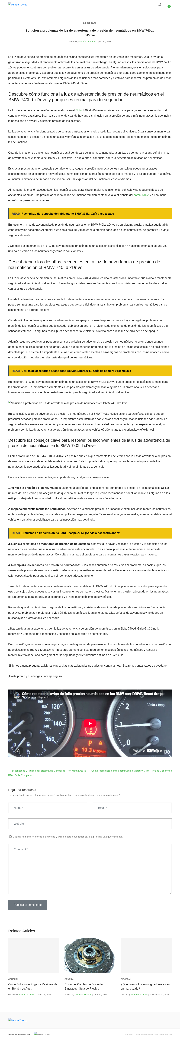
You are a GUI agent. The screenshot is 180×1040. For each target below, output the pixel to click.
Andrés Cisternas (87, 41)
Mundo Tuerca (147, 1034)
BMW (78, 110)
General (90, 23)
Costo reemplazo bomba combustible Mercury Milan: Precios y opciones (131, 770)
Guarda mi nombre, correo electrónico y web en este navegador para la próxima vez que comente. (68, 836)
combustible (141, 195)
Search (160, 4)
